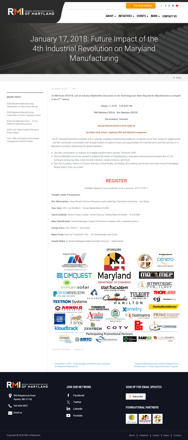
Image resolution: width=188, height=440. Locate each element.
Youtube (78, 415)
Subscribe (138, 396)
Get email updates (143, 5)
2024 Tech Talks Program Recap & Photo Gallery (23, 131)
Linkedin (77, 408)
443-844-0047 (21, 405)
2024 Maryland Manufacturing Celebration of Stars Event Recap (22, 105)
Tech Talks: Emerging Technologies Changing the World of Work (23, 140)
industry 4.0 (78, 349)
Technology (66, 349)
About (132, 435)
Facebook (78, 395)
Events (156, 435)
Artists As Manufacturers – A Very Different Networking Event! (22, 122)
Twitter (77, 402)
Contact (177, 435)
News (166, 435)
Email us (18, 412)
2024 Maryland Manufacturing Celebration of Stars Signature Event (24, 113)
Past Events (56, 349)
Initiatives (143, 435)
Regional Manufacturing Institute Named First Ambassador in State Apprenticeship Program (156, 365)
